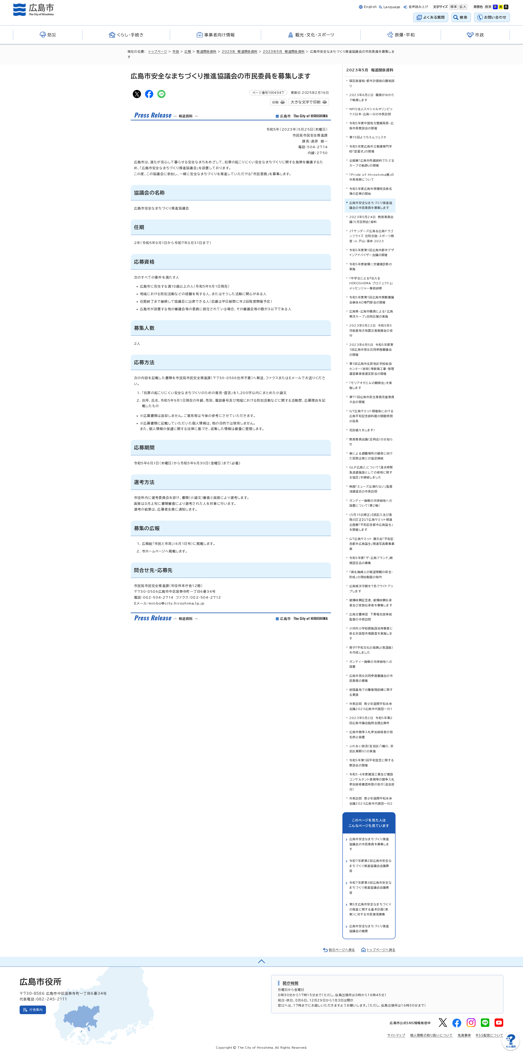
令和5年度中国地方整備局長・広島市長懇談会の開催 (371, 126)
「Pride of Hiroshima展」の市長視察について (371, 177)
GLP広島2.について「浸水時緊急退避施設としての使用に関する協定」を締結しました (371, 472)
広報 (187, 51)
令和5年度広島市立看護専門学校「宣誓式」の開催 (370, 149)
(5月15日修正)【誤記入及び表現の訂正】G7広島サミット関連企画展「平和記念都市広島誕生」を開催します (371, 522)
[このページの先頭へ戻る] (261, 962)
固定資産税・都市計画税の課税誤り (371, 83)
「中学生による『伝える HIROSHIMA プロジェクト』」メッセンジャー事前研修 (371, 283)
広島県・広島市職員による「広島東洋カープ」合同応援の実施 (371, 314)
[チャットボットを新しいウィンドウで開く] (511, 1049)
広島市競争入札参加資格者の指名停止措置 (371, 734)
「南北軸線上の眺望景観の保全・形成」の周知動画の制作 (371, 574)
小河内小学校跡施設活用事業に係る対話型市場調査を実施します (371, 633)
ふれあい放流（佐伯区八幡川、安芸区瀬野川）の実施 (371, 749)
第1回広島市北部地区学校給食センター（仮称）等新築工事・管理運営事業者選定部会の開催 (371, 368)
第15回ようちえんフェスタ (368, 137)
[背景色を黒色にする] (506, 7)
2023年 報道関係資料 (239, 51)
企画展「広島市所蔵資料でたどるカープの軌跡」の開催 (371, 163)
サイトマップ (396, 1035)
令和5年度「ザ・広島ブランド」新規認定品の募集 (371, 560)
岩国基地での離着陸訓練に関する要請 (371, 692)
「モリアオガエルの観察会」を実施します (370, 385)
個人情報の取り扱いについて (431, 1035)
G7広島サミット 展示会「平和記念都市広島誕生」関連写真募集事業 (371, 543)
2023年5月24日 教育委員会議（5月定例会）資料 (371, 219)
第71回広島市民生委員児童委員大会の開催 (371, 399)
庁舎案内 (36, 1009)
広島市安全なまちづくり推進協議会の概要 (369, 929)
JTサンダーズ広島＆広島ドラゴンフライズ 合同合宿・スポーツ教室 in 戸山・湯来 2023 (371, 236)
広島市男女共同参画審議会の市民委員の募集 (371, 678)
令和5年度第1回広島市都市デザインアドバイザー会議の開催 (371, 252)
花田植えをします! (362, 430)
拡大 (462, 6)
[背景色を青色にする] (495, 7)
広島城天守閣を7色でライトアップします (371, 589)
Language (391, 7)
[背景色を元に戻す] (488, 7)
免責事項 (464, 1035)
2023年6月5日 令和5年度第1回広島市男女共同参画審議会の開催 (371, 349)
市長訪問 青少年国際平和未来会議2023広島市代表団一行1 (370, 706)
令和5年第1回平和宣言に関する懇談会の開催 (371, 763)
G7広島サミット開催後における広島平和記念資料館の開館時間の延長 (371, 416)
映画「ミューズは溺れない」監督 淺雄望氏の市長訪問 (372, 489)
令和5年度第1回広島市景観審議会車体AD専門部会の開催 (371, 300)
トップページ (158, 51)
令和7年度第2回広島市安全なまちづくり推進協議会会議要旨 (370, 865)
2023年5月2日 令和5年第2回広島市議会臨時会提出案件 (371, 720)
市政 (175, 51)
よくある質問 (434, 17)
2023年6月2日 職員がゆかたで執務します (371, 97)
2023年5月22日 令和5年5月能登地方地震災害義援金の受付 (371, 330)
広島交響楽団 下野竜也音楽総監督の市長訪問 (370, 617)
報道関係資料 (206, 51)
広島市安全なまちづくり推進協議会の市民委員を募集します (369, 844)
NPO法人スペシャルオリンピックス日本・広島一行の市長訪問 (371, 111)
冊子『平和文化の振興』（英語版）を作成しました (371, 650)
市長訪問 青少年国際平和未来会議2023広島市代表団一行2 (371, 801)
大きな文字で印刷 (306, 102)
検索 (463, 17)
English (370, 6)
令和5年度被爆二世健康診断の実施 (370, 267)
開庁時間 (290, 983)
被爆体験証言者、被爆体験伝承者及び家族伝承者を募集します (370, 603)
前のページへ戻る (342, 949)
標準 (453, 6)
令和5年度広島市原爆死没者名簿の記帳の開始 (370, 191)
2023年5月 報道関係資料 (284, 51)
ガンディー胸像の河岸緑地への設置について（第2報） (370, 503)
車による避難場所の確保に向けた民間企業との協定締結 (371, 456)
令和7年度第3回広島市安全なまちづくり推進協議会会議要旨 (370, 887)
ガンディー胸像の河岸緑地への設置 (370, 664)
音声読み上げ (418, 6)
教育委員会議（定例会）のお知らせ (371, 442)
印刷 (275, 102)
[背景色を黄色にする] (500, 7)
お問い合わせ (495, 17)
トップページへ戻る (381, 949)
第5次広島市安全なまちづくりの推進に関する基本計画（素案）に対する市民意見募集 (370, 909)
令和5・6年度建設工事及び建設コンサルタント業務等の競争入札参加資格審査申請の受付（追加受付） (371, 782)
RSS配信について (489, 1035)
